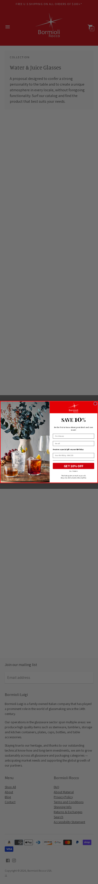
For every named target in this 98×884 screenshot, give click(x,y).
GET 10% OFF (73, 466)
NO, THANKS (73, 471)
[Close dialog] (95, 403)
